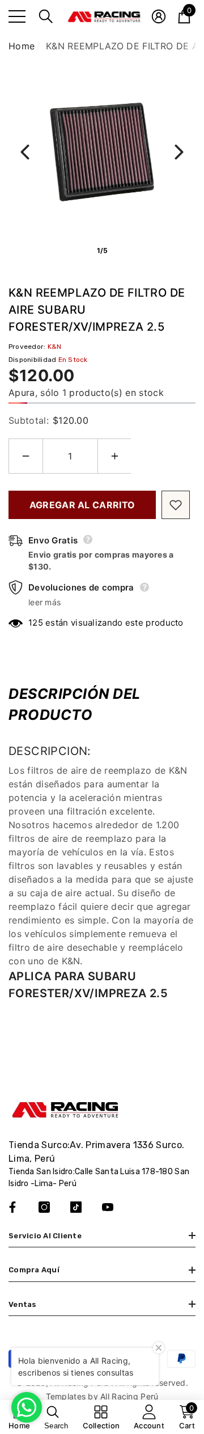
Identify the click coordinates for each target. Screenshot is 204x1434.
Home (21, 46)
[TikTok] (76, 1207)
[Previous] (24, 152)
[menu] (17, 16)
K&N (55, 347)
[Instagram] (44, 1207)
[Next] (179, 152)
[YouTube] (108, 1207)
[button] (45, 16)
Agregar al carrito (82, 505)
